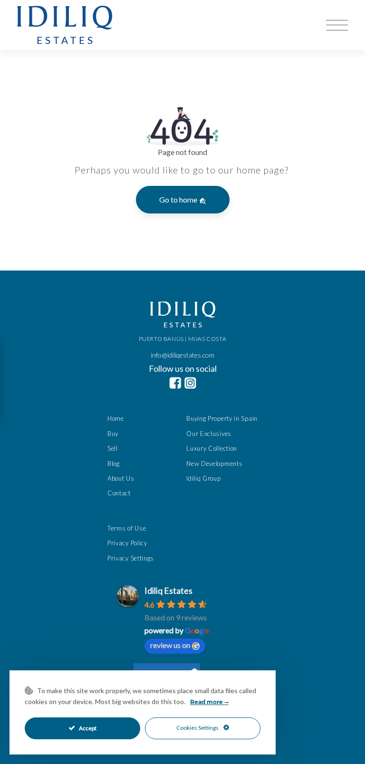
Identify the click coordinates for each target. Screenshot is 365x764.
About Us (120, 478)
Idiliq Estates (168, 590)
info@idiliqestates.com (182, 355)
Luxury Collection (211, 448)
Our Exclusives (208, 433)
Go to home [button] (179, 199)
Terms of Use (126, 528)
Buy (112, 433)
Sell (112, 448)
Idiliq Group (203, 478)
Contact (119, 493)
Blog (113, 463)
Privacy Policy (127, 543)
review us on (170, 644)
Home (115, 418)
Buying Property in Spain (222, 418)
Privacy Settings (130, 558)
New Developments (214, 463)
